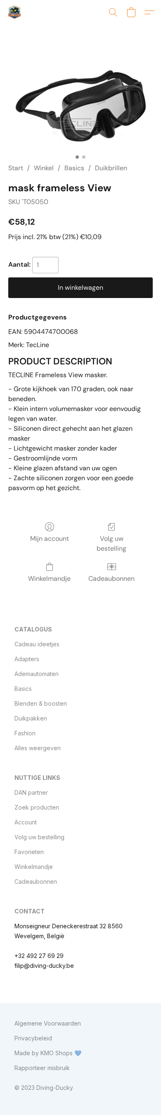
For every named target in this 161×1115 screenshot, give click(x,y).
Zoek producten (36, 807)
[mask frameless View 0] (80, 104)
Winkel (44, 168)
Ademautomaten (36, 673)
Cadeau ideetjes (36, 644)
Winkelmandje (49, 578)
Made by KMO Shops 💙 (47, 1052)
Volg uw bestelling (111, 543)
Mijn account (49, 538)
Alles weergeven (37, 747)
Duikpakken (30, 718)
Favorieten (29, 851)
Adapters (26, 658)
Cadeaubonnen (111, 578)
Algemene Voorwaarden (47, 1023)
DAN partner (31, 792)
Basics (74, 168)
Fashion (25, 733)
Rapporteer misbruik (42, 1067)
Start (15, 168)
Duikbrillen (111, 168)
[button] (15, 12)
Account (25, 822)
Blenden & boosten (40, 703)
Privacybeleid (33, 1038)
